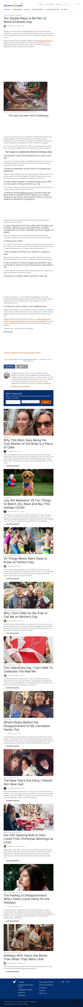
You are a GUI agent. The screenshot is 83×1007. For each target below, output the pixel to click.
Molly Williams (11, 451)
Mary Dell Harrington (12, 511)
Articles (10, 359)
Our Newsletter (50, 4)
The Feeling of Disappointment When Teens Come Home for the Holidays (27, 899)
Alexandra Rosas (11, 675)
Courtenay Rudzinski (12, 620)
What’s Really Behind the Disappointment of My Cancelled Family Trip (27, 725)
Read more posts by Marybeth (20, 386)
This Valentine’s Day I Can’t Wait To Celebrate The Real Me (28, 669)
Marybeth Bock (11, 25)
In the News (43, 987)
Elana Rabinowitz (11, 788)
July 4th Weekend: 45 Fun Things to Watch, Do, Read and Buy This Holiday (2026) (27, 503)
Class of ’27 (27, 9)
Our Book (58, 4)
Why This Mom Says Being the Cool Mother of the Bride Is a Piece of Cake (28, 443)
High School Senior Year (10, 777)
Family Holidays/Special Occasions (12, 15)
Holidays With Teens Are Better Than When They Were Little (26, 957)
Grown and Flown (13, 5)
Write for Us (42, 993)
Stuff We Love (7, 497)
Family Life (7, 9)
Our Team (42, 990)
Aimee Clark (10, 733)
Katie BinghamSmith (12, 963)
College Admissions (37, 9)
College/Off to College (52, 9)
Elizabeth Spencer (12, 846)
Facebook (39, 383)
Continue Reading (12, 466)
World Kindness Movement (43, 40)
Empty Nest (21, 995)
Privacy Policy (33, 1001)
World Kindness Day (29, 31)
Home (5, 359)
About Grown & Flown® (46, 982)
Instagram (48, 383)
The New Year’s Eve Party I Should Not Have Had (28, 782)
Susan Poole (10, 906)
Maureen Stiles (11, 566)
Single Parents (7, 719)
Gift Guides (64, 9)
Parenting (21, 982)
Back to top (74, 1002)
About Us (41, 4)
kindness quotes (26, 193)
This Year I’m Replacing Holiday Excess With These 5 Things (22, 352)
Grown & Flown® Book (46, 985)
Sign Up (46, 402)
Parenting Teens (17, 9)
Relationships (7, 437)
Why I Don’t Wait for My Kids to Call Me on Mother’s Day (25, 614)
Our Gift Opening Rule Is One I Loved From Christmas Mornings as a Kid (28, 838)
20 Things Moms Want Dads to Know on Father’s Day (25, 560)
